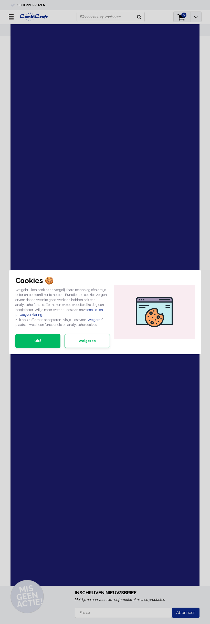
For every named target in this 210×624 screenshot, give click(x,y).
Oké (37, 341)
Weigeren (95, 320)
